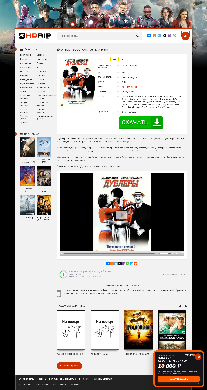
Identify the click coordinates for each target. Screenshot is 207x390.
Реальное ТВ (43, 87)
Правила (42, 378)
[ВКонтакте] (149, 36)
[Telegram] (159, 36)
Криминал (41, 75)
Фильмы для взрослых (42, 103)
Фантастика (26, 67)
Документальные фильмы (44, 117)
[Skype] (131, 263)
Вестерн (24, 59)
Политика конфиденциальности (64, 378)
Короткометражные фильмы (44, 97)
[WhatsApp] (175, 36)
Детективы (25, 63)
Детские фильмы (24, 110)
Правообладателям (102, 378)
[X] (164, 36)
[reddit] (135, 263)
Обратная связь (26, 378)
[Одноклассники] (154, 36)
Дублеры (135, 285)
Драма (40, 63)
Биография (25, 55)
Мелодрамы (26, 79)
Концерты (41, 71)
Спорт (134, 86)
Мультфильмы (27, 83)
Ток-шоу (41, 91)
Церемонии (42, 59)
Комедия (126, 86)
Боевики (41, 55)
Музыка (40, 79)
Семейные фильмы (25, 97)
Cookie (86, 378)
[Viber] (170, 36)
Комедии (24, 75)
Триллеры (25, 122)
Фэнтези (41, 67)
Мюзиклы (41, 83)
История (24, 71)
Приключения (26, 87)
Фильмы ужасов (24, 117)
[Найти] (137, 36)
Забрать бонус (179, 379)
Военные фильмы (41, 110)
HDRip (33, 36)
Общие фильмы (24, 103)
